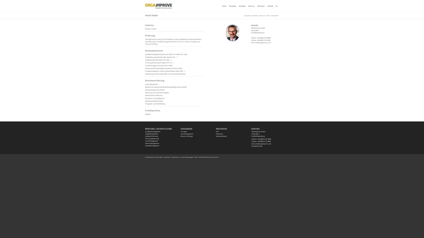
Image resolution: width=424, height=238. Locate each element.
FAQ (217, 132)
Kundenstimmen (221, 136)
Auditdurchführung (151, 136)
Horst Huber (151, 15)
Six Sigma (184, 132)
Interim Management (152, 143)
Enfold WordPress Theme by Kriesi (208, 157)
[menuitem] (224, 6)
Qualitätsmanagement (152, 132)
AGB (196, 157)
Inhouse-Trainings (187, 136)
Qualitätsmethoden (151, 134)
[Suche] (276, 6)
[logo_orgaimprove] (158, 6)
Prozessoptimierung (152, 139)
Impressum (167, 157)
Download (219, 134)
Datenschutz (175, 157)
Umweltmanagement (152, 146)
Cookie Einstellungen (187, 157)
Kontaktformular (256, 146)
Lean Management (151, 141)
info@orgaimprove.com (263, 43)
